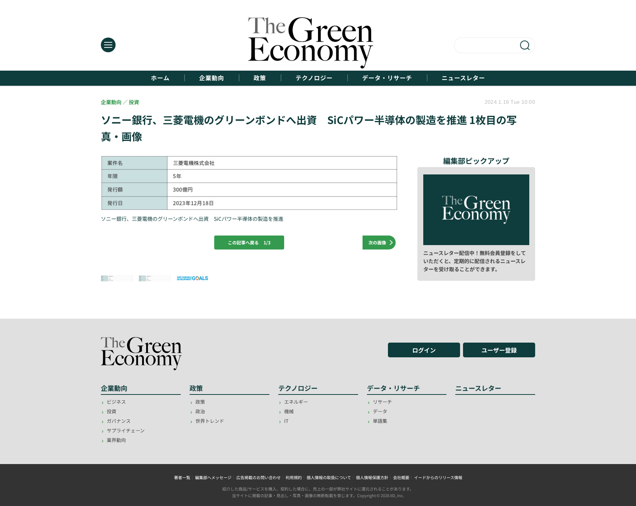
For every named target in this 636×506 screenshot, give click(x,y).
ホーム (160, 77)
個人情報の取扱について (329, 477)
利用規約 (294, 477)
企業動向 (211, 77)
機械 (289, 411)
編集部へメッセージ (213, 477)
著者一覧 (182, 477)
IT (286, 420)
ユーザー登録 (499, 350)
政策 (260, 77)
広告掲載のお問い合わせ (258, 477)
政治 (200, 411)
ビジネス (116, 401)
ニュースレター (463, 77)
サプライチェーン (126, 430)
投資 (111, 411)
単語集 (380, 420)
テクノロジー (314, 77)
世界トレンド (209, 420)
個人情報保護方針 (372, 477)
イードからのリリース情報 (438, 477)
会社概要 (401, 477)
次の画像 (377, 242)
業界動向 (116, 439)
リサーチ (382, 401)
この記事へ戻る (249, 242)
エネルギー (296, 401)
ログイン (424, 350)
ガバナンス (119, 420)
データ (380, 411)
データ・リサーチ (387, 77)
